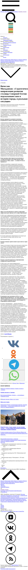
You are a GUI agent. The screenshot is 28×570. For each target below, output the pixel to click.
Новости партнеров (7, 52)
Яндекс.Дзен (16, 383)
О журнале (3, 490)
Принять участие (22, 11)
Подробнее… (4, 468)
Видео (4, 57)
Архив (7, 490)
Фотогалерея (6, 54)
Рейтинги (5, 50)
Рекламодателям (13, 490)
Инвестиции (6, 47)
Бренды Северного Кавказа (9, 42)
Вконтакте (22, 383)
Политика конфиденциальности (8, 568)
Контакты (19, 490)
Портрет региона (7, 45)
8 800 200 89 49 (14, 565)
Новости (5, 37)
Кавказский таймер (7, 40)
